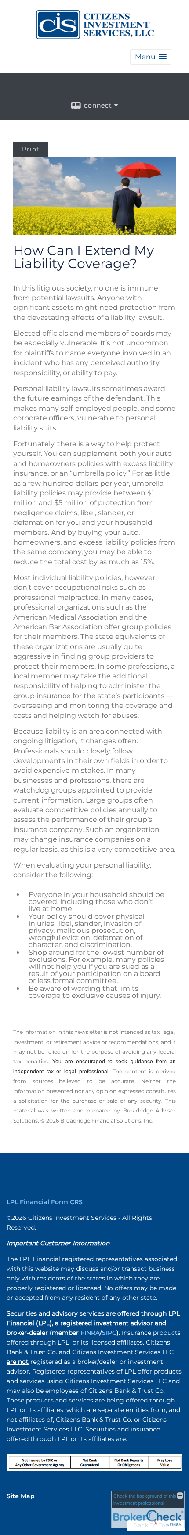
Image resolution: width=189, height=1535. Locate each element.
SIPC (109, 1333)
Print (31, 149)
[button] (150, 57)
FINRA (90, 1333)
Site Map (21, 1496)
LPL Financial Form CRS (45, 1202)
